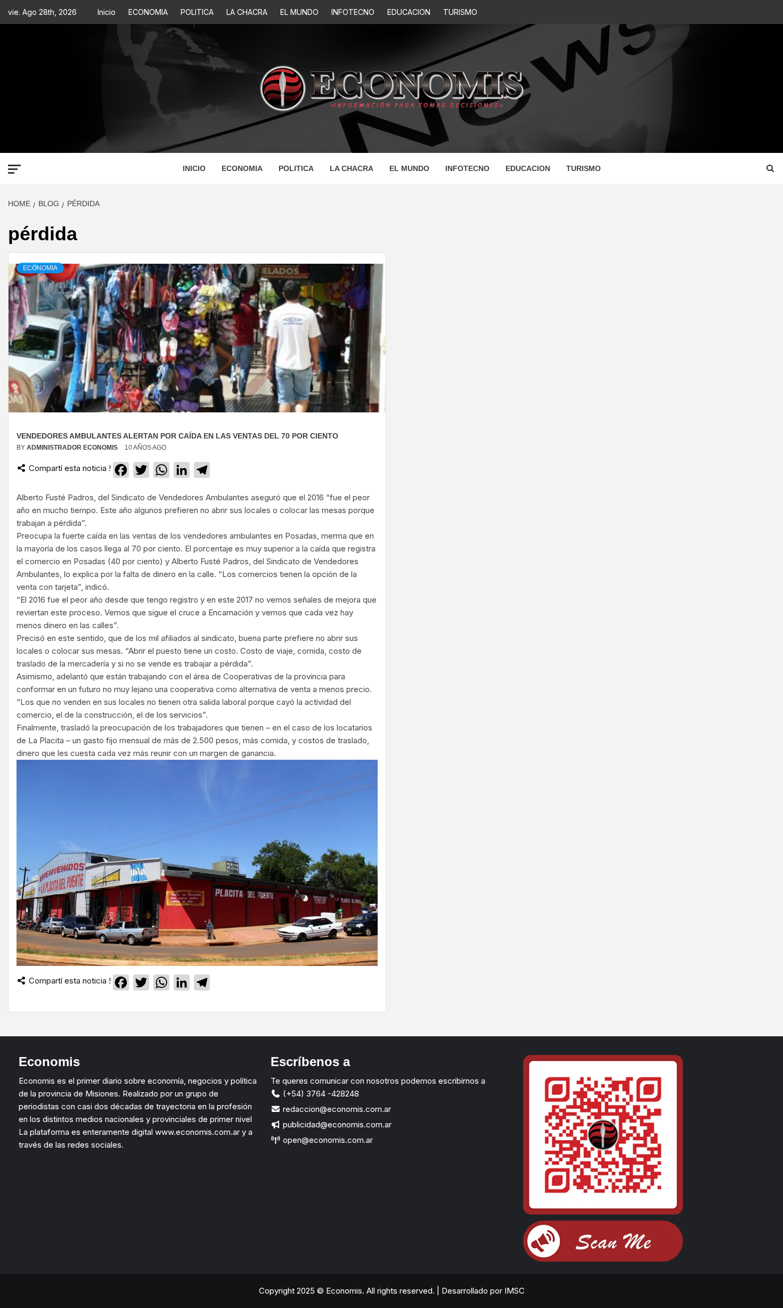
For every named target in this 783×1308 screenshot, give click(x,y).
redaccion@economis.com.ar (336, 1109)
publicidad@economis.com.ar (336, 1124)
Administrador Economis (73, 447)
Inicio (106, 12)
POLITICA (197, 12)
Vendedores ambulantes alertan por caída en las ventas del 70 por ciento (177, 436)
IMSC (513, 1291)
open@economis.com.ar (327, 1140)
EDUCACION (408, 12)
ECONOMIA (148, 12)
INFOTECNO (352, 12)
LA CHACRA (246, 12)
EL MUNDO (299, 12)
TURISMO (460, 12)
